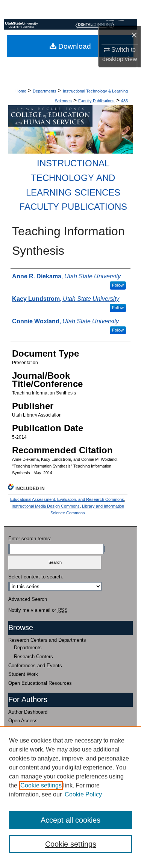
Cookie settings (41, 785)
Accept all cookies (70, 820)
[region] (70, 794)
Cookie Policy (83, 794)
